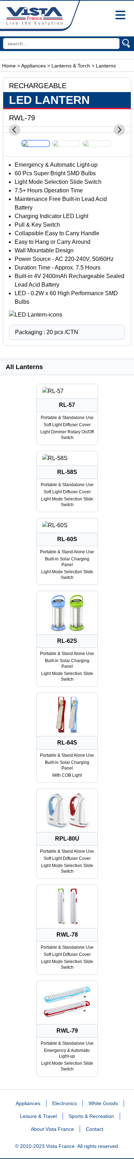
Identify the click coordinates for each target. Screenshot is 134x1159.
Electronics (64, 1103)
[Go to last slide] (14, 130)
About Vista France (52, 1129)
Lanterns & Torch (70, 66)
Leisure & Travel (38, 1116)
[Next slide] (119, 130)
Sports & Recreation (91, 1116)
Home (9, 66)
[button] (35, 143)
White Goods (103, 1103)
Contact (94, 1129)
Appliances (33, 66)
